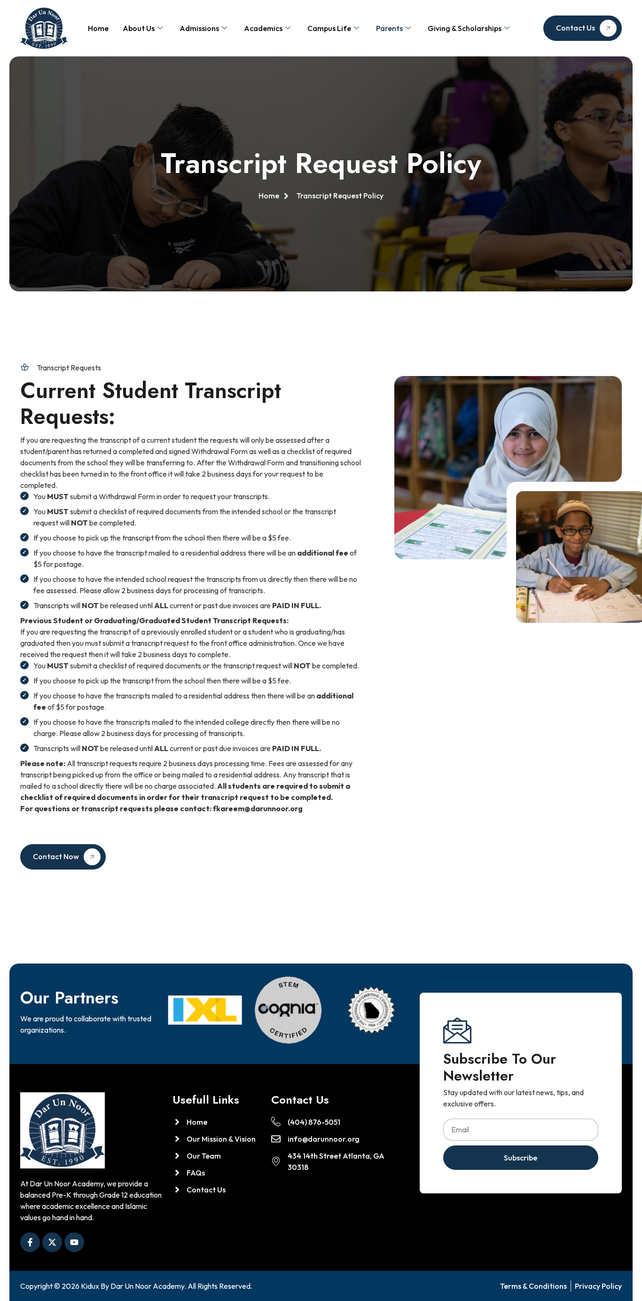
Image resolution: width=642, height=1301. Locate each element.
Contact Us (575, 27)
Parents (389, 28)
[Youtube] (74, 1242)
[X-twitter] (52, 1242)
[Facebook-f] (30, 1242)
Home (98, 28)
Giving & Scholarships (464, 28)
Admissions (199, 28)
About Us (139, 28)
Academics (263, 28)
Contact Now (56, 856)
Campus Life (329, 28)
